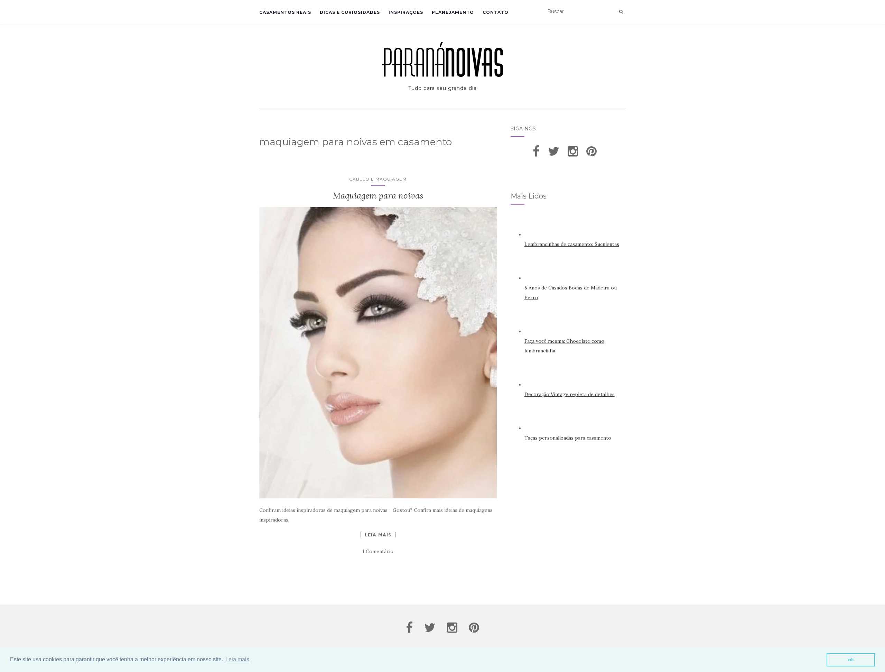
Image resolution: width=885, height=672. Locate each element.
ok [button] (851, 659)
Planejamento (453, 12)
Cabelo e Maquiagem (378, 179)
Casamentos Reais (285, 12)
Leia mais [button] (237, 659)
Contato (496, 12)
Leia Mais (378, 534)
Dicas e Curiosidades (350, 12)
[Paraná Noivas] (442, 59)
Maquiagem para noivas (378, 195)
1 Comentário (377, 551)
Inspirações (406, 12)
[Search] (621, 12)
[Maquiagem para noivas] (378, 352)
